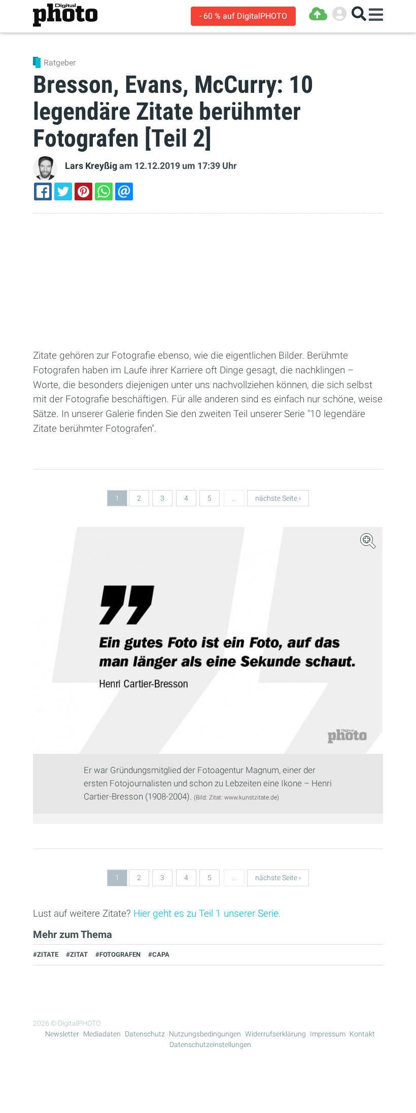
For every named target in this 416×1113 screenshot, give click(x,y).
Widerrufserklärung (275, 1034)
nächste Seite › (278, 498)
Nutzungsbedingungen (205, 1034)
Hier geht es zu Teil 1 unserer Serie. (207, 913)
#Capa (158, 954)
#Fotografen (118, 954)
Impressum (327, 1034)
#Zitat (77, 954)
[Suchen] (359, 14)
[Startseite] (65, 15)
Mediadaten (102, 1034)
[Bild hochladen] (318, 14)
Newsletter (62, 1034)
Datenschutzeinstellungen (210, 1044)
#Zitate (45, 954)
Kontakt (362, 1034)
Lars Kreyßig (91, 166)
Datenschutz (145, 1034)
